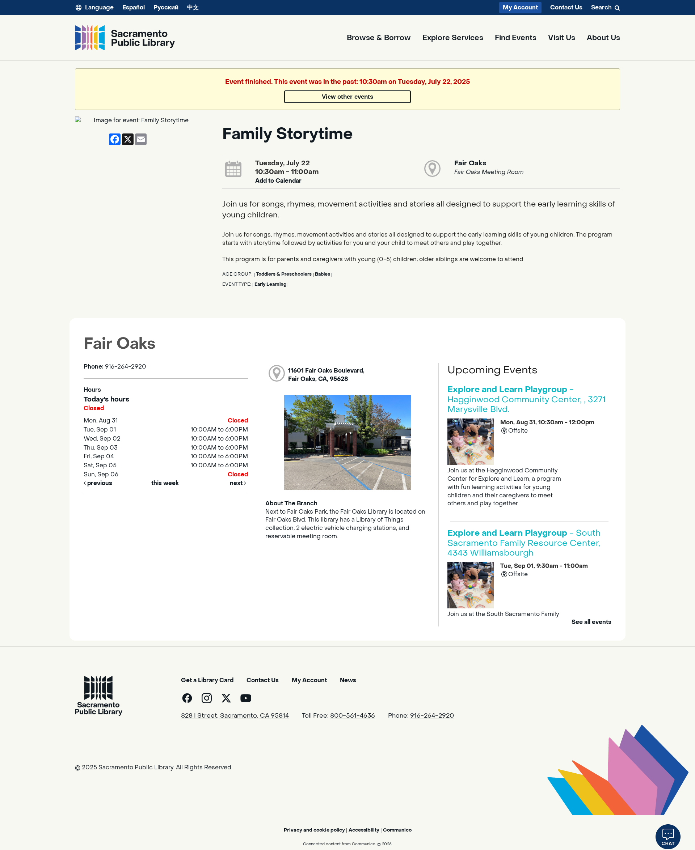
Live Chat (668, 837)
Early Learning (270, 284)
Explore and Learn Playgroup (526, 399)
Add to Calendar (278, 180)
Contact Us (566, 7)
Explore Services (452, 38)
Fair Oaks (470, 163)
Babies (322, 274)
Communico (397, 830)
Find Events (515, 38)
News (348, 680)
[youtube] (246, 698)
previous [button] (99, 483)
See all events (591, 622)
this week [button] (165, 483)
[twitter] (226, 698)
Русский (165, 7)
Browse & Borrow (379, 38)
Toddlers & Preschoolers (284, 274)
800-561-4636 (352, 716)
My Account (520, 7)
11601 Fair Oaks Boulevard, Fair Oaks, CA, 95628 (326, 375)
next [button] (237, 483)
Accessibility (364, 830)
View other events (347, 96)
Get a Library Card (207, 680)
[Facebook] (187, 698)
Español (133, 7)
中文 (193, 7)
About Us (603, 38)
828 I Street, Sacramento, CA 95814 (235, 716)
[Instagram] (207, 698)
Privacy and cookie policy (314, 830)
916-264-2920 (432, 716)
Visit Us (561, 38)
